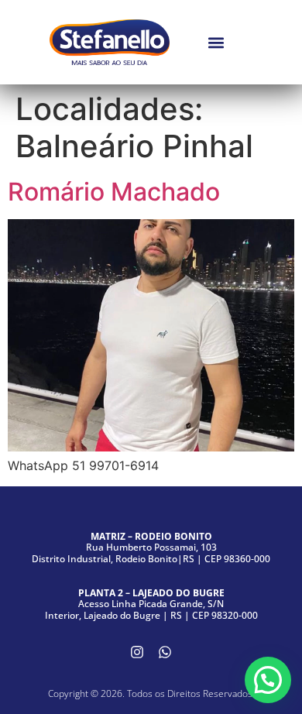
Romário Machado (114, 192)
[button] (215, 42)
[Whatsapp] (165, 652)
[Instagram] (137, 652)
